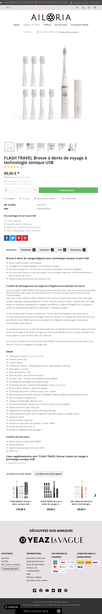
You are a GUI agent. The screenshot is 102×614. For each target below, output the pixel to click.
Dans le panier (67, 190)
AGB (28, 574)
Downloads (28, 250)
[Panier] (95, 7)
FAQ (61, 250)
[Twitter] (13, 238)
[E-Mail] (25, 238)
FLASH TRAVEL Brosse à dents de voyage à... (51, 502)
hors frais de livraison (22, 177)
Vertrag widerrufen (10, 569)
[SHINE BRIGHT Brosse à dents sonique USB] (20, 489)
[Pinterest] (19, 238)
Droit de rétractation (36, 564)
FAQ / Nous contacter (10, 564)
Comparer (10, 198)
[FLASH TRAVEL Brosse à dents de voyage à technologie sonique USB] (51, 489)
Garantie (5, 558)
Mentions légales (34, 577)
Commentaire (70, 198)
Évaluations (77, 250)
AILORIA (4, 561)
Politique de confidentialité (33, 569)
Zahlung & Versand (35, 561)
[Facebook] (7, 238)
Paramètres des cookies (37, 580)
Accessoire (46, 250)
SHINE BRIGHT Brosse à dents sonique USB (20, 502)
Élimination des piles (36, 558)
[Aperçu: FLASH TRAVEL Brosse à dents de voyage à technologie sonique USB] (9, 147)
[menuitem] (95, 7)
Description (11, 250)
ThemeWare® (74, 605)
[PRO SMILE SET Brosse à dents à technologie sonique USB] (81, 489)
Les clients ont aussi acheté (18, 474)
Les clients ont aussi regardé (48, 474)
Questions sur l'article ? (47, 198)
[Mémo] (89, 7)
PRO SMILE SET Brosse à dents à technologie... (81, 502)
